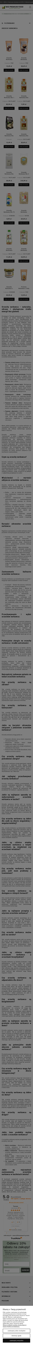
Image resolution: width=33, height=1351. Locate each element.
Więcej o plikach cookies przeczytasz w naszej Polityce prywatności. (14, 1325)
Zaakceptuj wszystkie (16, 1340)
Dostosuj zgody (16, 1336)
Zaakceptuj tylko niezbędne (16, 1331)
